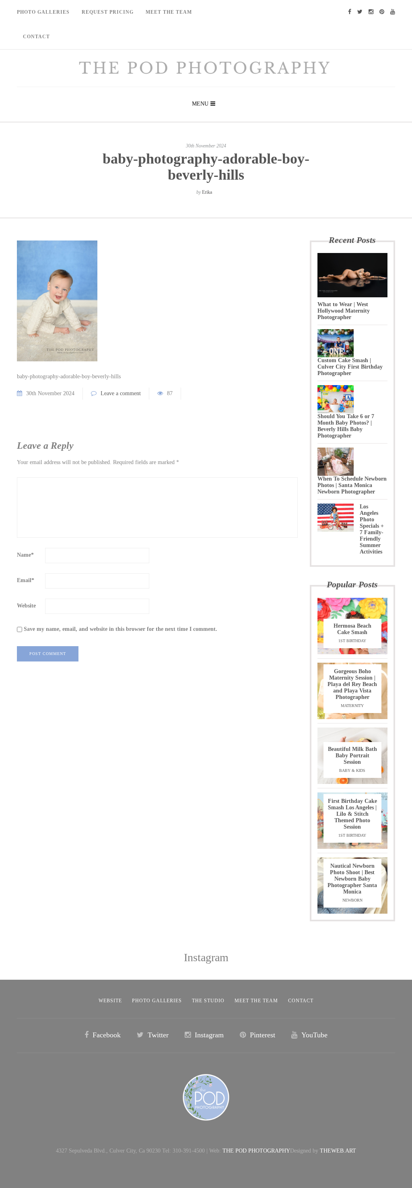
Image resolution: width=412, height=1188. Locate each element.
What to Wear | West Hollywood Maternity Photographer (343, 310)
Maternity (352, 705)
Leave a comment (121, 393)
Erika (207, 192)
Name (25, 555)
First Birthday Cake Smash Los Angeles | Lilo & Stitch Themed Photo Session (352, 814)
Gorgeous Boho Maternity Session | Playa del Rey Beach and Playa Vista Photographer (352, 684)
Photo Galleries (43, 12)
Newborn (352, 900)
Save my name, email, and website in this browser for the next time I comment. (120, 629)
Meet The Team (169, 12)
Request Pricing (108, 12)
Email (25, 580)
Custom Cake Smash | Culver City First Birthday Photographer (350, 366)
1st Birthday (352, 641)
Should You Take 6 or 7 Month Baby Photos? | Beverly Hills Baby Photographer (345, 426)
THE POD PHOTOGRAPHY (256, 1151)
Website (26, 606)
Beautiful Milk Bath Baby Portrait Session (352, 755)
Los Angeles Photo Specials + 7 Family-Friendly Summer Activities (372, 529)
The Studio (208, 1000)
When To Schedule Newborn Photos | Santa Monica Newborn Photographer (352, 485)
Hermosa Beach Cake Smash (352, 629)
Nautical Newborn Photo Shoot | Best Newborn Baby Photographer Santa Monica (352, 879)
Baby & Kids (352, 770)
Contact (36, 36)
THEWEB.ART (338, 1151)
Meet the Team (256, 1000)
